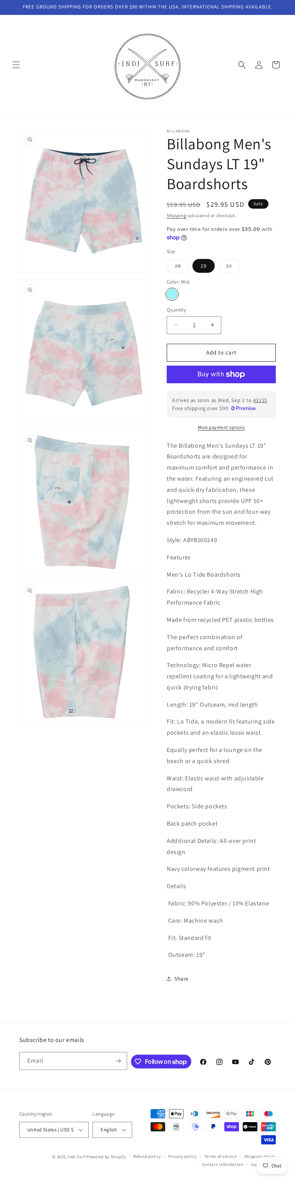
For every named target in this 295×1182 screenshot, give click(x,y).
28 (182, 267)
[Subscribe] (118, 1061)
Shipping (176, 215)
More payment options (221, 427)
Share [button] (181, 978)
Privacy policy (182, 1156)
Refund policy (147, 1156)
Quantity (176, 310)
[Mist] (172, 294)
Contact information (223, 1164)
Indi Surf (76, 1156)
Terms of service (220, 1156)
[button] (16, 64)
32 (233, 267)
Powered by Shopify (106, 1156)
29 (204, 265)
